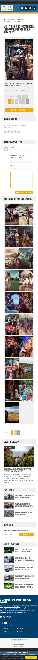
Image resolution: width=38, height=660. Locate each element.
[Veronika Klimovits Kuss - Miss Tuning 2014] (26, 346)
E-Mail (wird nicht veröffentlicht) (17, 156)
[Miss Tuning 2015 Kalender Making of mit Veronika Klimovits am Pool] (26, 390)
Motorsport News (9, 607)
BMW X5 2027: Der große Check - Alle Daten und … (24, 550)
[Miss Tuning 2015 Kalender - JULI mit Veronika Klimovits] (26, 280)
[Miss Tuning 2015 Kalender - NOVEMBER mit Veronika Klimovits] (26, 324)
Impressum (22, 634)
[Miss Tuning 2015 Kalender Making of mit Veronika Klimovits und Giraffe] (12, 412)
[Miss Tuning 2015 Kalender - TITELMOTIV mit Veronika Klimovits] (12, 214)
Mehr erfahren (21, 658)
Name (12, 147)
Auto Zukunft (13, 609)
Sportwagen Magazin (26, 610)
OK (31, 657)
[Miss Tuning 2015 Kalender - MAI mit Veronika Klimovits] (26, 258)
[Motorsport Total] (19, 645)
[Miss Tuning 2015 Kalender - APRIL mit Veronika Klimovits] (12, 258)
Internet (13, 165)
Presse (21, 628)
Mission (21, 626)
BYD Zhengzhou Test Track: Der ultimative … (24, 513)
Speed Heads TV (8, 626)
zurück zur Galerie (19, 110)
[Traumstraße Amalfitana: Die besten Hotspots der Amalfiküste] (19, 456)
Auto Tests (17, 607)
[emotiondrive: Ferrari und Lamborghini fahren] (19, 640)
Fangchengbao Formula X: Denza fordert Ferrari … (24, 586)
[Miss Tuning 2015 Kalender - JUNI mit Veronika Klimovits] (12, 280)
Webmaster (7, 631)
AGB (20, 631)
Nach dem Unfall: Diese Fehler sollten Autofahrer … (24, 560)
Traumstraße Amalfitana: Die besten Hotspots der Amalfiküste (17, 470)
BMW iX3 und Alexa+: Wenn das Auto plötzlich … (24, 568)
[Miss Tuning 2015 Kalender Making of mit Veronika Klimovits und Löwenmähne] (12, 390)
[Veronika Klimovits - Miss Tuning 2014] (12, 368)
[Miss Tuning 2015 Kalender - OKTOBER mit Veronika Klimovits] (12, 324)
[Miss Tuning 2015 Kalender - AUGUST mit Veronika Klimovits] (12, 302)
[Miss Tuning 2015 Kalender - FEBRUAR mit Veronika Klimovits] (12, 236)
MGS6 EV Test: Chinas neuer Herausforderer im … (24, 496)
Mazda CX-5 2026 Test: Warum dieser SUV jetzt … (24, 505)
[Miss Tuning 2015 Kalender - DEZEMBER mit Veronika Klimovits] (12, 346)
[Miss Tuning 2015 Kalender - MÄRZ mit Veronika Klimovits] (26, 236)
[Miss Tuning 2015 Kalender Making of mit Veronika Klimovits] (26, 368)
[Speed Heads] (7, 8)
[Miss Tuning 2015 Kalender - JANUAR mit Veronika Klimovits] (26, 214)
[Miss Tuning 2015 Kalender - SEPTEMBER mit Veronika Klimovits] (26, 302)
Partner (6, 628)
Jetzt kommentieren (25, 192)
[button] (7, 59)
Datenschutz (7, 634)
